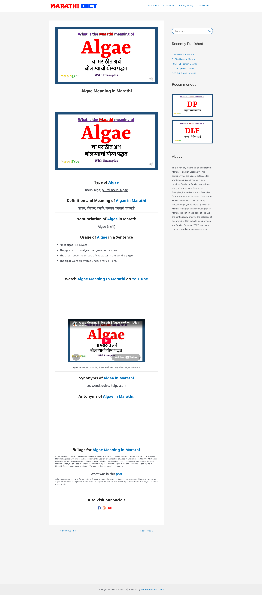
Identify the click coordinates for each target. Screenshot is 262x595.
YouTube (140, 278)
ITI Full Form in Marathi (183, 68)
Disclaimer (168, 5)
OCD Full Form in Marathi (184, 73)
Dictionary (153, 5)
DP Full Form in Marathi (183, 54)
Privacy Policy (185, 5)
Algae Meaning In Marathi (101, 278)
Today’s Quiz (204, 5)
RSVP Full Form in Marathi (184, 64)
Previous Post (67, 531)
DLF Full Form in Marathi (183, 59)
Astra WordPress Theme (152, 589)
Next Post (146, 531)
